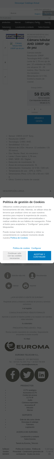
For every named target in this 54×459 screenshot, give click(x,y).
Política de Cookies (19, 238)
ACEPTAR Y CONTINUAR (39, 255)
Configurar (36, 248)
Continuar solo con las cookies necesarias (15, 255)
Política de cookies (21, 248)
